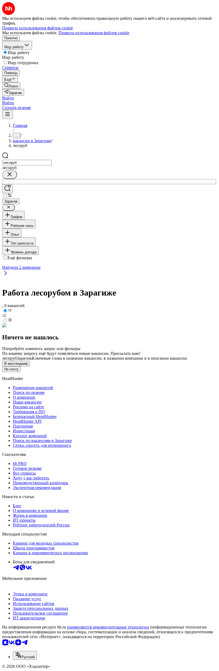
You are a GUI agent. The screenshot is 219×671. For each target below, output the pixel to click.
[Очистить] (9, 174)
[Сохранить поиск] (7, 188)
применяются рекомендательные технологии (108, 627)
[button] (8, 98)
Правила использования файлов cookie (93, 32)
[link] (11, 85)
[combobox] (27, 162)
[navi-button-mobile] (7, 114)
